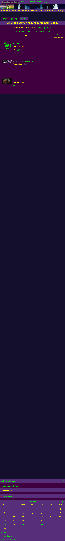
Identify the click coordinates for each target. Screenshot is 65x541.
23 (60, 520)
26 (23, 524)
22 (51, 520)
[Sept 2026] (63, 501)
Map (51, 27)
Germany (41, 27)
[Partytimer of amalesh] (18, 49)
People (23, 18)
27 (32, 524)
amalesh (16, 43)
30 (60, 524)
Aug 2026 (32, 501)
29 (51, 524)
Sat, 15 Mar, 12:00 (42, 31)
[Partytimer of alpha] (14, 85)
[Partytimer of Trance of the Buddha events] (14, 67)
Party (4, 18)
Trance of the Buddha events (24, 61)
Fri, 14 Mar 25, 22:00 (24, 31)
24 (5, 524)
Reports (13, 18)
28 (42, 524)
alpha (15, 79)
